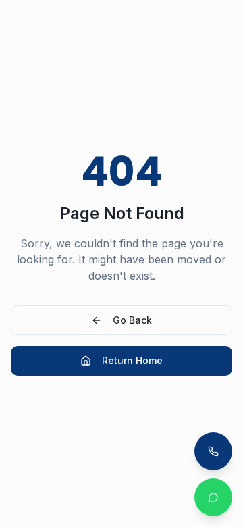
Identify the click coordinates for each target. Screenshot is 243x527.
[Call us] (213, 451)
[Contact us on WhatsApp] (213, 497)
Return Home (132, 360)
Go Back (132, 320)
